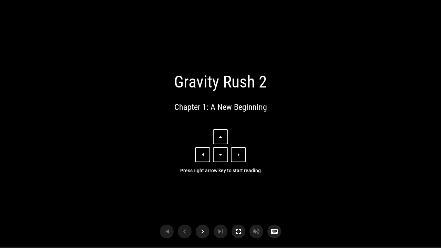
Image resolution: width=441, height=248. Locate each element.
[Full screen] (238, 231)
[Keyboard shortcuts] (274, 231)
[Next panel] (202, 231)
